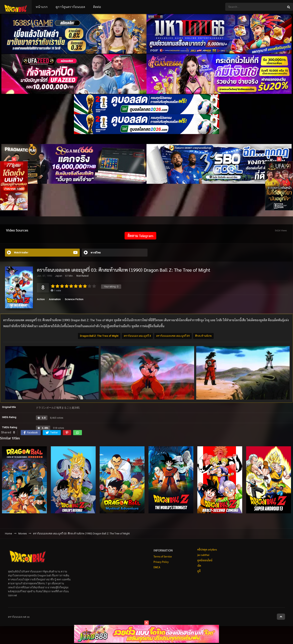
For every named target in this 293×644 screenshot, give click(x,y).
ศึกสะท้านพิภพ (203, 335)
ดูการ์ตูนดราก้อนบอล (70, 7)
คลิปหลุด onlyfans (207, 549)
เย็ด (199, 565)
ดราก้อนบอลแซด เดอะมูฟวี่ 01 (173, 335)
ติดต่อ (97, 7)
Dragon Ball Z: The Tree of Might (99, 335)
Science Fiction (74, 299)
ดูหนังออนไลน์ (204, 560)
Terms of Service (162, 556)
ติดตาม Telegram (140, 235)
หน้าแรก (42, 7)
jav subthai (203, 554)
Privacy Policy (161, 561)
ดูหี (199, 571)
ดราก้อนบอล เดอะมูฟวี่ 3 (137, 335)
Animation (55, 299)
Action (41, 299)
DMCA (156, 567)
